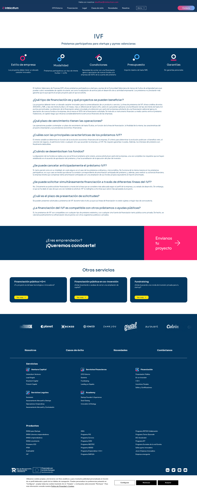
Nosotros (125, 8)
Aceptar (168, 483)
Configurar (125, 483)
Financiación (72, 8)
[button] (72, 8)
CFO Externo (57, 8)
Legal (84, 8)
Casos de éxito (97, 8)
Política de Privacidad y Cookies (62, 486)
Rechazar (146, 483)
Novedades (113, 8)
